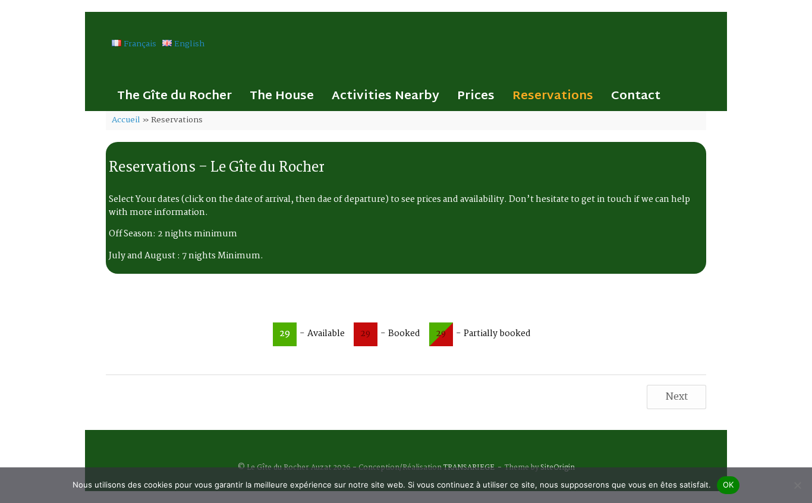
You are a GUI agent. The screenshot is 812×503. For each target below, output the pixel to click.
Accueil (126, 119)
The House (282, 96)
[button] (709, 96)
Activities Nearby (385, 96)
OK (728, 484)
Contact (635, 96)
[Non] (797, 485)
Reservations (552, 96)
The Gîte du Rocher (174, 96)
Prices (476, 96)
